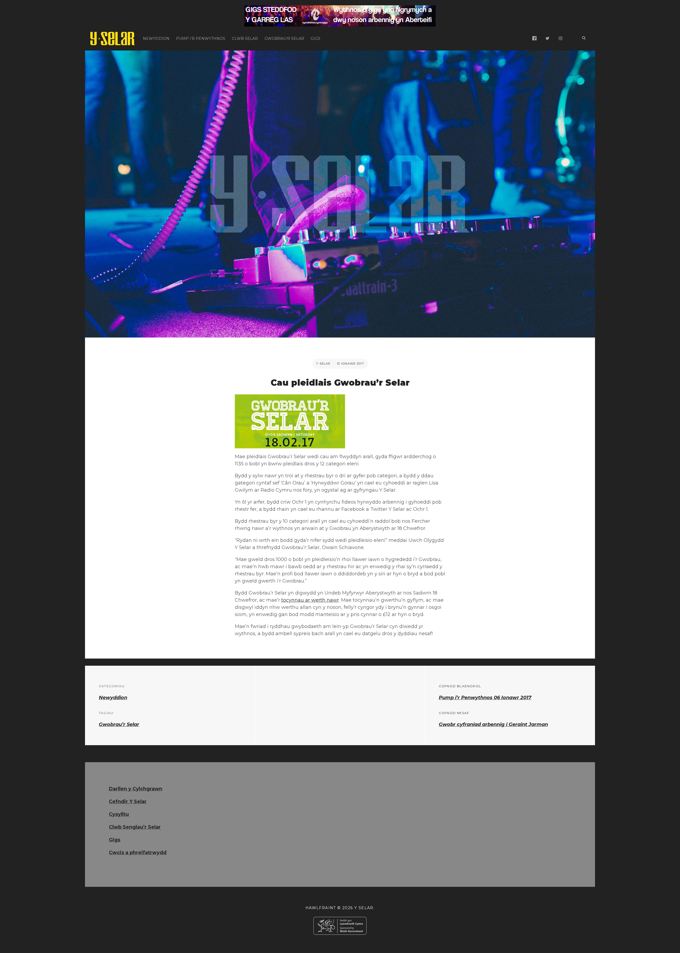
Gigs (315, 38)
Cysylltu (119, 814)
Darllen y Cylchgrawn (135, 789)
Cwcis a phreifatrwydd (138, 852)
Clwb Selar (245, 38)
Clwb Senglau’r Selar (135, 827)
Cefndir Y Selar (128, 801)
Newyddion (156, 38)
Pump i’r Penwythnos (200, 38)
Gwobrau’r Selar (284, 38)
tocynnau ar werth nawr (310, 600)
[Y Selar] (112, 38)
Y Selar (323, 363)
